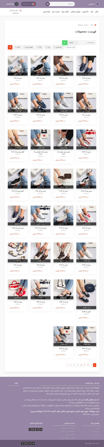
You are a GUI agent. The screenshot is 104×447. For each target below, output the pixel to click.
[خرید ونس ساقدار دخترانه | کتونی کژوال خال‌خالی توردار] (18, 289)
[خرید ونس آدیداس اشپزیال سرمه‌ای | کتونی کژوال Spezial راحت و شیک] (40, 102)
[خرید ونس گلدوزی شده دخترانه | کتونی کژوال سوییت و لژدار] (86, 294)
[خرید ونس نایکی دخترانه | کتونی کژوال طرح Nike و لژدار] (40, 139)
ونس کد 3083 (86, 152)
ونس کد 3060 (18, 265)
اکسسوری (85, 11)
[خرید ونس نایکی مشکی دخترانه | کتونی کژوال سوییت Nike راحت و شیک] (63, 65)
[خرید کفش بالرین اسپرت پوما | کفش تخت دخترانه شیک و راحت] (63, 289)
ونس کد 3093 (18, 115)
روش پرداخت (95, 434)
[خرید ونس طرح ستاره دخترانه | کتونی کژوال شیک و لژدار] (18, 252)
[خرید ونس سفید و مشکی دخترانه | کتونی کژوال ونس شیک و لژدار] (18, 178)
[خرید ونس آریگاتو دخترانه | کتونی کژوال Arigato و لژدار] (63, 178)
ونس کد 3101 (18, 78)
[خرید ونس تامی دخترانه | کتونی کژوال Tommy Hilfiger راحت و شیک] (86, 65)
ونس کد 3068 (86, 228)
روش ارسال (95, 431)
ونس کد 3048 (86, 349)
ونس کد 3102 (41, 78)
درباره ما (96, 428)
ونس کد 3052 (40, 302)
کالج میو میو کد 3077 (17, 152)
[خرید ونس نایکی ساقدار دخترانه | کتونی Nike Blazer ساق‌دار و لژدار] (63, 139)
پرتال (86, 443)
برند (48, 47)
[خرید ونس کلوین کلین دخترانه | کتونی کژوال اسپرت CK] (18, 102)
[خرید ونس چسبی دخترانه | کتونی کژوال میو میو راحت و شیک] (18, 139)
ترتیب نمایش (70, 47)
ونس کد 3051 (18, 302)
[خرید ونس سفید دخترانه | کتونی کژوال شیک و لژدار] (63, 215)
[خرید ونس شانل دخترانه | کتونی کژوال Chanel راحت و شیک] (40, 65)
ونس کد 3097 (40, 115)
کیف (91, 11)
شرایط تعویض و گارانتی (67, 431)
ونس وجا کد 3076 (86, 191)
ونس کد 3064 (86, 265)
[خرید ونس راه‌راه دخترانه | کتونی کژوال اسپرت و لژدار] (63, 336)
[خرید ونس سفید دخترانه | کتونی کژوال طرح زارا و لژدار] (40, 178)
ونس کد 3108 (86, 78)
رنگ (39, 47)
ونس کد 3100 (86, 115)
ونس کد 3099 (63, 115)
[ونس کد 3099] (63, 102)
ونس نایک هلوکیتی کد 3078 (40, 153)
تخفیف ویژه (65, 11)
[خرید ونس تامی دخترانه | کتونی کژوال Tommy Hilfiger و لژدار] (86, 139)
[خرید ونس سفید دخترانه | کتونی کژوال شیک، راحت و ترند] (18, 65)
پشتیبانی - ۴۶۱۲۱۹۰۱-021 (67, 428)
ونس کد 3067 (63, 228)
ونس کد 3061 (41, 265)
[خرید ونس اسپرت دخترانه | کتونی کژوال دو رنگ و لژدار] (40, 289)
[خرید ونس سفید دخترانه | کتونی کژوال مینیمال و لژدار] (86, 252)
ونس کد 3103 (63, 78)
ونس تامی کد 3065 (17, 228)
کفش (96, 11)
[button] (28, 4)
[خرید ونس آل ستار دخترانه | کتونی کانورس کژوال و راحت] (40, 252)
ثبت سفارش (86, 74)
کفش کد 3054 (86, 312)
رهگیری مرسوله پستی (68, 438)
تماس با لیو (56, 11)
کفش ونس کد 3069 (18, 191)
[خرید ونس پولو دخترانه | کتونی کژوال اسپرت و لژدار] (86, 336)
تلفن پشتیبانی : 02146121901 (14, 12)
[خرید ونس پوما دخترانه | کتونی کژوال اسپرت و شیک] (86, 102)
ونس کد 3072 (63, 191)
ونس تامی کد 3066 (40, 228)
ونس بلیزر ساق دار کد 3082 (63, 153)
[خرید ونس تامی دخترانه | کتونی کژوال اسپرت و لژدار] (40, 215)
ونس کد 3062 (63, 265)
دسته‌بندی (58, 47)
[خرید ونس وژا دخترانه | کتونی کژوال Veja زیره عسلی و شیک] (86, 178)
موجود (71, 42)
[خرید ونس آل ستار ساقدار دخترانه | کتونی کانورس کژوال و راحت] (63, 252)
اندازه (18, 47)
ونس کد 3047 (63, 349)
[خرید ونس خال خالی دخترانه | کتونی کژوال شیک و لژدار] (86, 215)
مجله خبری (46, 11)
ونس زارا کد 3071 (41, 191)
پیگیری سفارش (75, 11)
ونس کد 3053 (63, 302)
